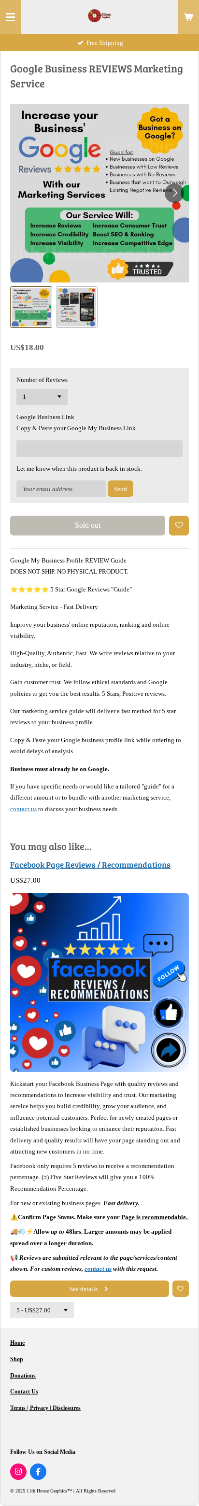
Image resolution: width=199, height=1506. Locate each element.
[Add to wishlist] (179, 525)
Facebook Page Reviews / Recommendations (90, 864)
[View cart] (188, 17)
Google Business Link (45, 417)
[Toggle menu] (10, 17)
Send (120, 489)
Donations (23, 1375)
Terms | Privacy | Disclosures (45, 1408)
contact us (23, 809)
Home (17, 1342)
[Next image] (174, 193)
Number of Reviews (42, 379)
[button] (31, 307)
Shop (16, 1359)
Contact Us (24, 1391)
